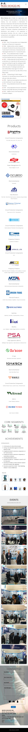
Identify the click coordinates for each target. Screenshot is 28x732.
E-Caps (14, 356)
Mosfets (14, 327)
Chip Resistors (14, 194)
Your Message (8, 687)
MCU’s (14, 399)
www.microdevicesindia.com (11, 721)
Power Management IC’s (14, 165)
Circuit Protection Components (14, 138)
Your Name (7, 672)
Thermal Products (14, 297)
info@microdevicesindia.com (11, 720)
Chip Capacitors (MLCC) (14, 340)
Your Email (7, 682)
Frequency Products (14, 239)
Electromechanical (14, 151)
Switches (14, 313)
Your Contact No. (8, 677)
